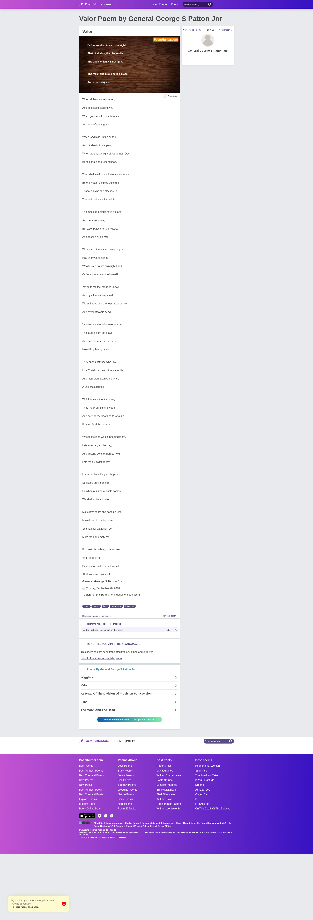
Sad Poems (124, 780)
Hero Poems (125, 803)
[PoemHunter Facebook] (99, 816)
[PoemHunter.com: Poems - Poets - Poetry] (95, 4)
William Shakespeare (168, 775)
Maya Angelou (164, 770)
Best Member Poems (91, 770)
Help (178, 823)
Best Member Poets (90, 789)
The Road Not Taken (207, 775)
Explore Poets (87, 803)
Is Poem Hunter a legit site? (212, 823)
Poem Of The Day (89, 808)
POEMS (118, 741)
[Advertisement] (49, 886)
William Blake (164, 799)
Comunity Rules (124, 826)
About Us (98, 823)
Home (153, 4)
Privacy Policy (141, 826)
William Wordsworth (168, 808)
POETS (130, 741)
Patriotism (129, 606)
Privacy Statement (151, 823)
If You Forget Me (204, 780)
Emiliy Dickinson (166, 789)
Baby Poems (125, 770)
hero (105, 606)
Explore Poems (88, 799)
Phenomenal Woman (207, 765)
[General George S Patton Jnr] (207, 40)
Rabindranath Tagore (168, 803)
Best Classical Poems (91, 775)
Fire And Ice (202, 803)
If (196, 799)
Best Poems (86, 765)
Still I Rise (201, 770)
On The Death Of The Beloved (212, 808)
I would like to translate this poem (101, 658)
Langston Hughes (166, 784)
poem (86, 606)
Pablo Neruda (164, 780)
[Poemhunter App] (87, 816)
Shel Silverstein (165, 794)
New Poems (86, 780)
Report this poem (168, 616)
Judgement (116, 606)
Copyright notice (114, 823)
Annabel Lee (202, 789)
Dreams (199, 784)
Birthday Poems (127, 784)
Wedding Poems (127, 789)
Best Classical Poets (91, 794)
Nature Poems (126, 794)
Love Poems (125, 765)
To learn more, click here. (25, 907)
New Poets (85, 784)
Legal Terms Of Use (161, 826)
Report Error (189, 823)
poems (96, 606)
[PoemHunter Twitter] (105, 816)
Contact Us (168, 823)
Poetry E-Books (127, 808)
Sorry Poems (125, 799)
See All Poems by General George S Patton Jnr (129, 719)
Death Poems (126, 775)
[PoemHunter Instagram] (111, 816)
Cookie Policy (132, 823)
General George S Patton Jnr (102, 581)
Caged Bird (202, 794)
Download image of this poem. (96, 616)
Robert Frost (163, 765)
